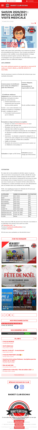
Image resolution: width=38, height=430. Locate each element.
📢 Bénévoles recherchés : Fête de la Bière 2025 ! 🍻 (18, 369)
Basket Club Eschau (19, 5)
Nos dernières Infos (19, 330)
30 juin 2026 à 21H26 (8, 347)
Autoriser (27, 333)
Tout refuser (19, 424)
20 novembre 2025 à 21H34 (9, 367)
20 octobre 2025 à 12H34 (9, 371)
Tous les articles (19, 374)
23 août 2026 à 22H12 (8, 343)
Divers (32, 23)
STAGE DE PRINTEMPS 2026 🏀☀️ (12, 355)
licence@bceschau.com (22, 123)
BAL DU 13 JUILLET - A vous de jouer (13, 350)
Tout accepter (19, 421)
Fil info (18, 338)
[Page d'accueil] (7, 5)
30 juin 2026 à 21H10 (8, 352)
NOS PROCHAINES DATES (19, 320)
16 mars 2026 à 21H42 (8, 356)
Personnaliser (19, 427)
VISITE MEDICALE (8, 346)
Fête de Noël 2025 (8, 365)
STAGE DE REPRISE (8, 341)
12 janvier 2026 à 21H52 (8, 362)
